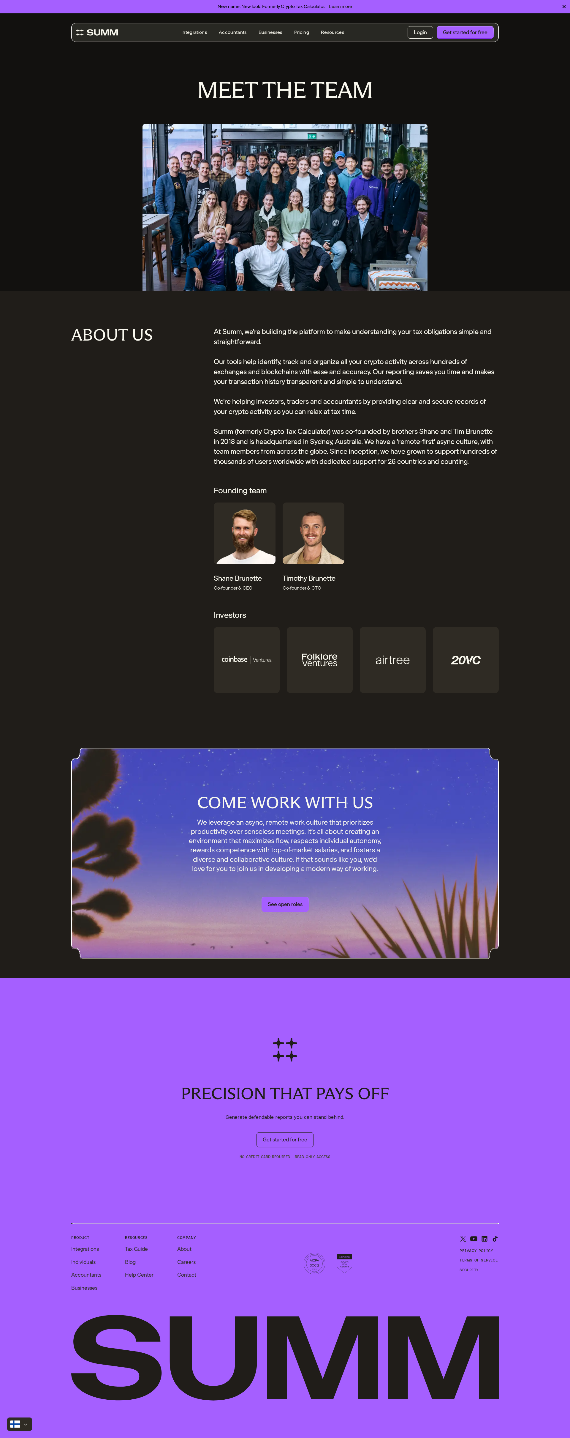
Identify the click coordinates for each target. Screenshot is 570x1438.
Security (469, 1270)
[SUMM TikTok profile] (495, 1239)
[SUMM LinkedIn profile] (484, 1239)
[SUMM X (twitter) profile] (463, 1239)
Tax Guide (136, 1248)
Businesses (270, 32)
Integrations (194, 32)
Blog (130, 1262)
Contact (186, 1274)
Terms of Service (479, 1260)
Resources (332, 32)
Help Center (139, 1274)
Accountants (233, 32)
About (184, 1248)
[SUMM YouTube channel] (473, 1239)
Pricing (301, 32)
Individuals (83, 1262)
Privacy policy (476, 1251)
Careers (186, 1262)
